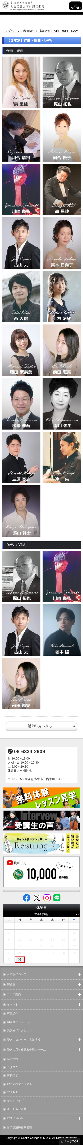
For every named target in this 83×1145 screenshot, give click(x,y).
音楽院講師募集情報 (19, 1127)
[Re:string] (41, 843)
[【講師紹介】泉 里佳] (21, 82)
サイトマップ (15, 1100)
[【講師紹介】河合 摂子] (62, 136)
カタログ (12, 1067)
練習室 (11, 984)
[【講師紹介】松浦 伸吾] (21, 404)
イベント (12, 1004)
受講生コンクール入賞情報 (23, 1039)
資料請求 (12, 1075)
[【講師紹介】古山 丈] (21, 243)
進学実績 (12, 1059)
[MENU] (75, 5)
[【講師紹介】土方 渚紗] (62, 296)
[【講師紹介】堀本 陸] (62, 630)
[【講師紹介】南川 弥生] (62, 404)
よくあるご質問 (16, 1109)
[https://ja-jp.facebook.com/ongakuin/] (26, 897)
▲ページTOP (69, 1141)
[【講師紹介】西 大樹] (21, 296)
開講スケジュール (18, 1022)
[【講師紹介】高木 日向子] (62, 243)
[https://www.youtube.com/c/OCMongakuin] (41, 872)
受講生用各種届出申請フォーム (26, 1049)
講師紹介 (12, 1013)
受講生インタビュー (19, 1030)
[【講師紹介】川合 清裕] (21, 136)
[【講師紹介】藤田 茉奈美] (21, 350)
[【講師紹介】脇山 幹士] (21, 511)
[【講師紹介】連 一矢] (62, 457)
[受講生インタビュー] (41, 820)
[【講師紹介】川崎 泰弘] (21, 189)
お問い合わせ (15, 1118)
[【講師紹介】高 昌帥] (62, 189)
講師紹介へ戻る (40, 726)
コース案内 (14, 994)
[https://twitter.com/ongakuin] (37, 897)
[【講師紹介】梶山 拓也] (62, 82)
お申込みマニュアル (19, 1084)
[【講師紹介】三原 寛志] (21, 457)
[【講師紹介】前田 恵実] (62, 350)
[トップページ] (35, 6)
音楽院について (16, 974)
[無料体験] (41, 797)
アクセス (12, 1092)
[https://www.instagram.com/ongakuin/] (47, 897)
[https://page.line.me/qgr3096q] (56, 897)
